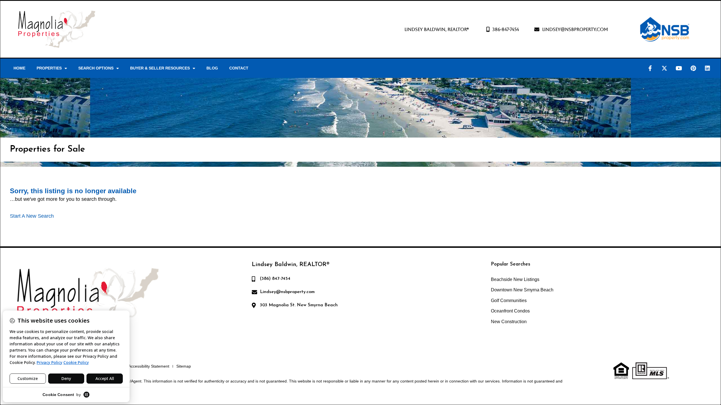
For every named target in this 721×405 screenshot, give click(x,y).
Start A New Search (32, 216)
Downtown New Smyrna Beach (522, 289)
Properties (49, 68)
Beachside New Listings (515, 279)
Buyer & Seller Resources (160, 68)
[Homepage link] (56, 29)
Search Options (96, 68)
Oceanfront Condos (510, 311)
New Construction (509, 321)
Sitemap (183, 366)
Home (19, 68)
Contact (238, 68)
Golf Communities (509, 300)
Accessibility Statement (148, 366)
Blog (212, 68)
